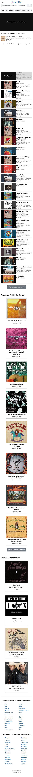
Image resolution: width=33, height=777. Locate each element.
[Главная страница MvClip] (16, 2)
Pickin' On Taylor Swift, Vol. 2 (16, 321)
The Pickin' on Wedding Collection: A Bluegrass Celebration (16, 352)
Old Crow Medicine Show (16, 652)
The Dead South (16, 618)
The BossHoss (16, 686)
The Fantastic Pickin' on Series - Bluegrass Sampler (16, 540)
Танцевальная (25, 10)
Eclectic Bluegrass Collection (16, 414)
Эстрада (17, 10)
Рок (6, 10)
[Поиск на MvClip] (29, 5)
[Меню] (2, 2)
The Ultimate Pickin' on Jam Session (16, 508)
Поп (3, 10)
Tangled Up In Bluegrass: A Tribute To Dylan (16, 477)
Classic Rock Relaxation (16, 384)
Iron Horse (16, 585)
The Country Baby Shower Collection (16, 445)
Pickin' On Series (17, 36)
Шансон (11, 10)
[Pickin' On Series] (3, 38)
